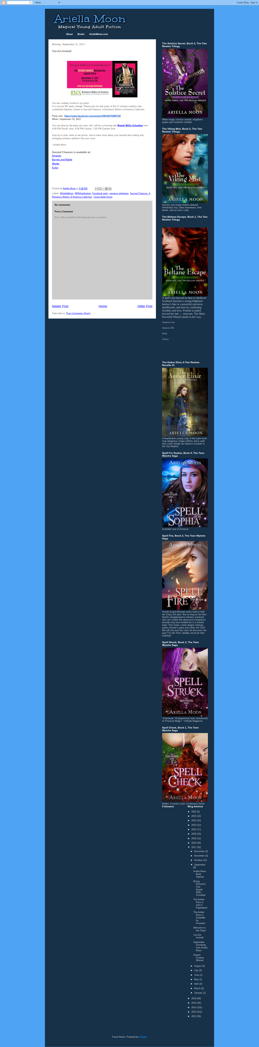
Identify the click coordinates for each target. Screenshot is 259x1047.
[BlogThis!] (100, 188)
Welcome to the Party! (199, 929)
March (197, 988)
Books (81, 34)
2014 (194, 1007)
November (199, 855)
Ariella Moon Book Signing (199, 874)
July (196, 970)
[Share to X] (103, 188)
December (199, 851)
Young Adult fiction (102, 197)
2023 (194, 825)
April (196, 983)
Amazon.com (168, 322)
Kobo (55, 167)
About (69, 34)
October (198, 860)
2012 (194, 1016)
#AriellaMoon (66, 193)
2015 (194, 1002)
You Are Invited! (198, 936)
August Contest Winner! (198, 958)
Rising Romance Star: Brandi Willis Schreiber (199, 888)
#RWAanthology (83, 193)
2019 (194, 838)
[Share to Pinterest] (110, 188)
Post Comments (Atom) (78, 313)
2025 (194, 816)
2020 (194, 834)
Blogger (143, 1037)
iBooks (55, 163)
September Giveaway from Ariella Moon (200, 946)
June (197, 975)
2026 (194, 811)
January (198, 992)
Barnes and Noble (62, 159)
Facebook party (100, 193)
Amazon (56, 156)
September (199, 864)
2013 (194, 1011)
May (196, 979)
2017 (194, 847)
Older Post (144, 306)
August (198, 966)
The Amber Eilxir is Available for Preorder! (199, 917)
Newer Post (60, 306)
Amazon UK (168, 327)
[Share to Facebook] (106, 188)
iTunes (165, 339)
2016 (194, 998)
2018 (194, 843)
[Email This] (96, 188)
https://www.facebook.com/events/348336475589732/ (92, 116)
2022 (194, 829)
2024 (194, 820)
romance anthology (119, 193)
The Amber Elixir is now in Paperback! (200, 903)
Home (103, 306)
